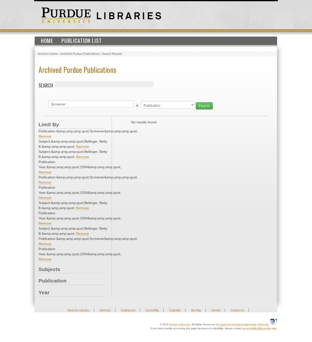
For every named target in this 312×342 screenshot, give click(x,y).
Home (47, 40)
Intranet (215, 310)
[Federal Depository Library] (273, 322)
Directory (105, 310)
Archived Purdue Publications (79, 54)
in (137, 105)
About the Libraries (78, 310)
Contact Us (237, 310)
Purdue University (179, 324)
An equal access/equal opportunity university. (242, 324)
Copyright (175, 310)
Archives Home (48, 54)
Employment (128, 310)
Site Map (196, 310)
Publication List (81, 40)
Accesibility (152, 310)
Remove (45, 136)
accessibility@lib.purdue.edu (259, 328)
